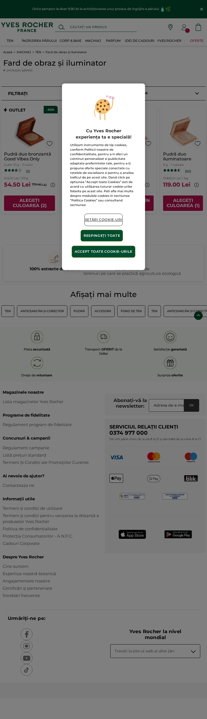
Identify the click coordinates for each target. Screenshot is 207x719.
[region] (103, 177)
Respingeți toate (102, 236)
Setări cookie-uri (103, 220)
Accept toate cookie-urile (103, 252)
